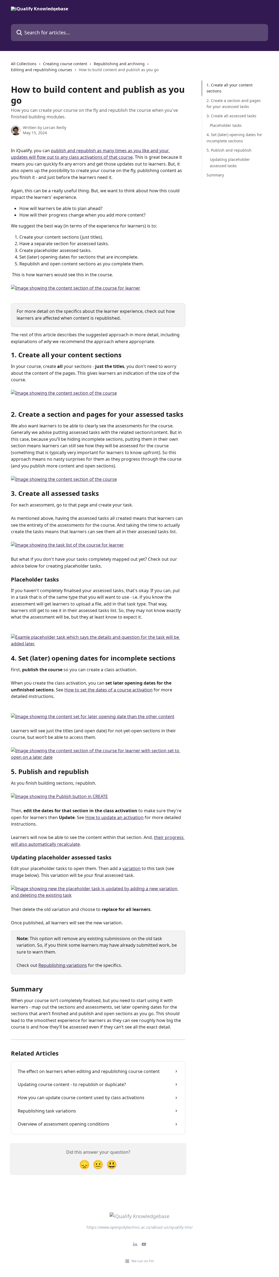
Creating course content (65, 63)
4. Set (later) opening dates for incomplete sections (234, 137)
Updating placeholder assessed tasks (230, 162)
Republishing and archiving (119, 63)
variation (131, 868)
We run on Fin (142, 1260)
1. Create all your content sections (230, 88)
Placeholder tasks (226, 125)
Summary (215, 175)
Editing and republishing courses (41, 69)
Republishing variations (62, 965)
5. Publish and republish (229, 150)
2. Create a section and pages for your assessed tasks (234, 103)
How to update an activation (114, 817)
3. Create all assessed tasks (231, 115)
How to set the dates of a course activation (108, 690)
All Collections (24, 63)
